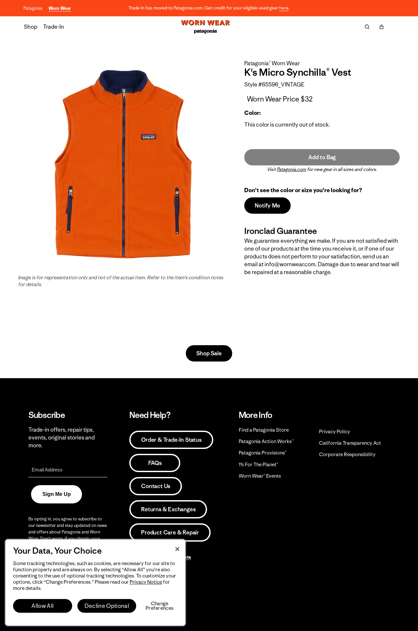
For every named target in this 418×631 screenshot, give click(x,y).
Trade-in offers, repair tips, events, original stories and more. (61, 437)
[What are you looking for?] (367, 27)
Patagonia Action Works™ (266, 441)
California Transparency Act (350, 443)
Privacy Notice (146, 582)
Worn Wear (60, 8)
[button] (381, 27)
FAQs (154, 463)
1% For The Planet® (258, 464)
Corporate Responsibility (347, 454)
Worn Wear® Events (260, 476)
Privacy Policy (334, 431)
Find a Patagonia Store (264, 430)
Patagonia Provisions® (262, 453)
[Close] (177, 549)
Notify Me (267, 205)
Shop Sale (208, 353)
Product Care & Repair (170, 532)
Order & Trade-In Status (171, 439)
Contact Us (155, 486)
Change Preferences (159, 605)
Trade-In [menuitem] (53, 26)
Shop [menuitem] (30, 26)
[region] (95, 582)
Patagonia (33, 8)
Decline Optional (107, 605)
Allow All (42, 605)
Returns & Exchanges (168, 509)
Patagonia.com (291, 169)
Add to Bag (322, 157)
